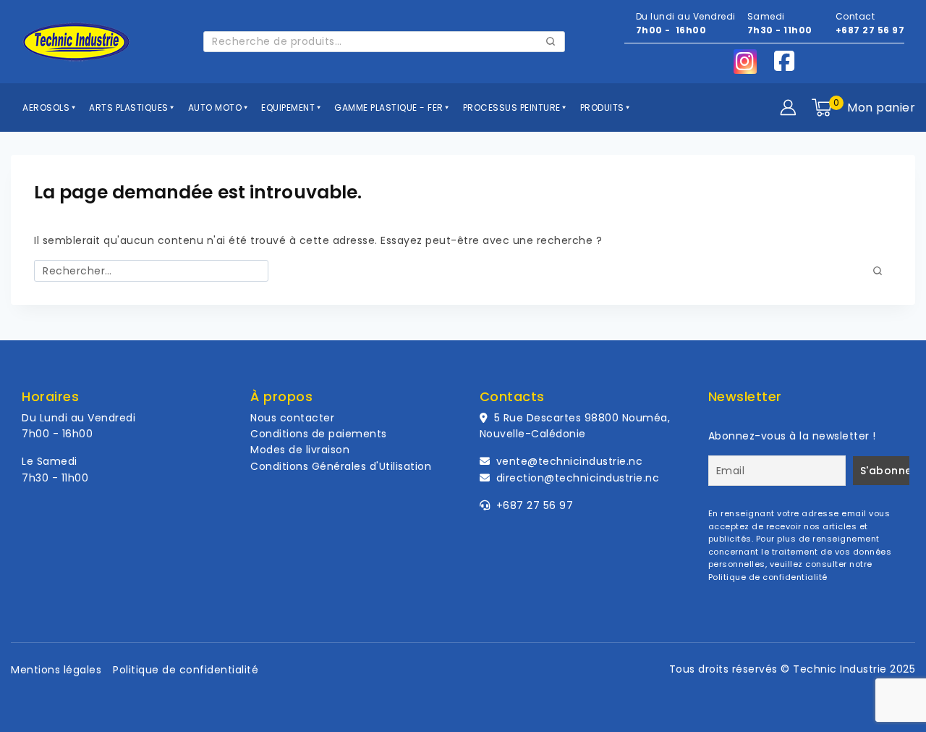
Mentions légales (56, 669)
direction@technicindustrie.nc (578, 478)
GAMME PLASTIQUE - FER (390, 107)
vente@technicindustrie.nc (569, 461)
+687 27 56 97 (870, 30)
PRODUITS (603, 107)
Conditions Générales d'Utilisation (340, 466)
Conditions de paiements (318, 433)
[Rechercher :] (151, 271)
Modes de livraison (299, 449)
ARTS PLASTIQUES (130, 107)
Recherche (551, 44)
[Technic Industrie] (76, 42)
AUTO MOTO (216, 107)
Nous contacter (292, 418)
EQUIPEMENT (289, 107)
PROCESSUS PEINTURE (513, 107)
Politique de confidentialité (768, 577)
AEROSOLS (47, 107)
